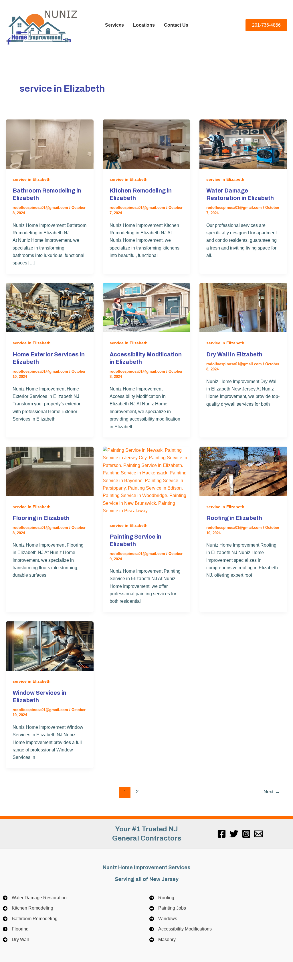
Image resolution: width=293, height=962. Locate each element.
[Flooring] (16, 929)
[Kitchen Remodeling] (28, 908)
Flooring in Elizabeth (41, 518)
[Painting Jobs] (167, 908)
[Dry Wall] (16, 939)
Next (272, 791)
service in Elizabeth (32, 179)
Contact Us (176, 25)
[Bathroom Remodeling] (30, 918)
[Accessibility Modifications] (180, 929)
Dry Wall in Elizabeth (234, 354)
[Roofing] (161, 898)
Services (114, 25)
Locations (144, 25)
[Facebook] (221, 833)
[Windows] (163, 918)
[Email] (258, 833)
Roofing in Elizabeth (234, 518)
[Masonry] (162, 939)
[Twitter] (233, 833)
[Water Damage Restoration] (35, 898)
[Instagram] (246, 833)
